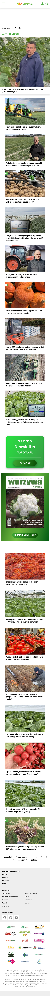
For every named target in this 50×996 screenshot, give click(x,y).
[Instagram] (10, 917)
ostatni (34, 860)
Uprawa (27, 903)
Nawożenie (28, 900)
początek (7, 857)
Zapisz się (25, 463)
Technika (5, 903)
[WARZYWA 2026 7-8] (25, 502)
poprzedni (22, 857)
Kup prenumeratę (25, 535)
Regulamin (5, 880)
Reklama (5, 877)
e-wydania (5, 906)
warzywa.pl (6, 28)
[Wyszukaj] (46, 4)
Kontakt (5, 874)
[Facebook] (4, 917)
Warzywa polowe (31, 893)
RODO (4, 884)
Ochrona (5, 900)
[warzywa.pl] (25, 4)
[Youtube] (16, 917)
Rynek (27, 897)
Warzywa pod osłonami (10, 897)
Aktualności (6, 893)
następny (21, 860)
